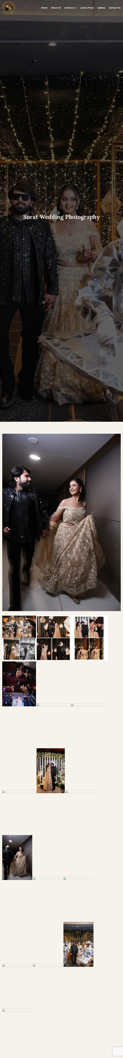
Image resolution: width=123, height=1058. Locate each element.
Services (69, 7)
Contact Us (115, 7)
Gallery (101, 7)
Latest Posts (87, 7)
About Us (56, 7)
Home (44, 7)
